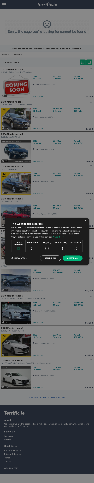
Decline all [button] (50, 258)
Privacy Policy (58, 237)
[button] (19, 258)
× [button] (85, 221)
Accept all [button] (72, 258)
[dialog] (47, 241)
